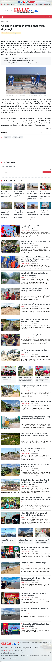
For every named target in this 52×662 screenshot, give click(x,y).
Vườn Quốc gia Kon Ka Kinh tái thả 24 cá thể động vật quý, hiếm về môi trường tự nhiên (36, 498)
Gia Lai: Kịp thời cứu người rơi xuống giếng (35, 335)
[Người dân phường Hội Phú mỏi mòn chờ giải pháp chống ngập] (10, 470)
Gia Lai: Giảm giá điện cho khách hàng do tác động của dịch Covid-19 (22, 62)
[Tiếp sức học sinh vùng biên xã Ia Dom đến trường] (45, 205)
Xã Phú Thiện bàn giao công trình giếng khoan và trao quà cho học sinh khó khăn (19, 214)
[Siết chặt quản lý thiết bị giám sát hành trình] (10, 406)
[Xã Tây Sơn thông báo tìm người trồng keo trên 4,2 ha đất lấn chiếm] (6, 186)
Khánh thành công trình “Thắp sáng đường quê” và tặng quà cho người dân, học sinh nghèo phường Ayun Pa (35, 259)
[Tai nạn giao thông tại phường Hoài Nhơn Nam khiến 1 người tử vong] (10, 325)
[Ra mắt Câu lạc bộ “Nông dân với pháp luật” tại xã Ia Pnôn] (10, 629)
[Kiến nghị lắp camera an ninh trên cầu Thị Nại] (8, 532)
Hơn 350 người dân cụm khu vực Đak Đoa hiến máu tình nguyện (35, 227)
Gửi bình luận (46, 172)
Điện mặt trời (7, 137)
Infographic (48, 4)
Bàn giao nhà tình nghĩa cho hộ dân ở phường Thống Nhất (33, 594)
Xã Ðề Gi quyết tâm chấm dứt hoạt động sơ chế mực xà (35, 351)
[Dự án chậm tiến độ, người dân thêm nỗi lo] (10, 309)
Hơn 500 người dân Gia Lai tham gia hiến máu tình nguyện (42, 379)
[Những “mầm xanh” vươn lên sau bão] (8, 371)
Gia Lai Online (8, 643)
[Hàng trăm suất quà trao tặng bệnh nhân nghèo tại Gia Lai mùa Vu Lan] (10, 294)
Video (4, 4)
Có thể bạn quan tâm (12, 181)
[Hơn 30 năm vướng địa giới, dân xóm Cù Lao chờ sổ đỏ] (10, 391)
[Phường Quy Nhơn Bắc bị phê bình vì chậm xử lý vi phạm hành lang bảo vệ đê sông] (25, 371)
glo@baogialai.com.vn (9, 650)
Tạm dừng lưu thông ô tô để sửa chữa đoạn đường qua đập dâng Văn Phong (35, 450)
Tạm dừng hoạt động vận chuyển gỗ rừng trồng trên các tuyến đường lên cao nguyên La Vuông (32, 215)
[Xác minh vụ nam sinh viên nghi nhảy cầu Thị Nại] (10, 614)
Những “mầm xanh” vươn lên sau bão (8, 378)
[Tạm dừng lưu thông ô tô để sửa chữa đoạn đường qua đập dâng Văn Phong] (10, 454)
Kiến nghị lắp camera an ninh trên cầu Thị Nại (8, 540)
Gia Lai (20, 137)
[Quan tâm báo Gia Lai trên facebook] (19, 2)
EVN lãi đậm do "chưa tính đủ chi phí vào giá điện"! (17, 58)
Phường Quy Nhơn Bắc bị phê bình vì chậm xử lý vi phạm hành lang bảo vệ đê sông (25, 379)
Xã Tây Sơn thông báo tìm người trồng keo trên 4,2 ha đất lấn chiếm (6, 194)
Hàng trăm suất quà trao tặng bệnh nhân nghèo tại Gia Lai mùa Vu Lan (34, 289)
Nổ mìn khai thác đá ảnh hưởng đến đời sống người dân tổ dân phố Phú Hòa (34, 514)
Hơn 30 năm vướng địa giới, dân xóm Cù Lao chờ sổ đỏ (34, 387)
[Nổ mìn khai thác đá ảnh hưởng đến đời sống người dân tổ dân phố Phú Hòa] (10, 518)
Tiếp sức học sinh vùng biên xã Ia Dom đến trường (44, 212)
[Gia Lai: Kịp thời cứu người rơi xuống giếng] (10, 340)
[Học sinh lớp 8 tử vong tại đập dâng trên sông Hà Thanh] (25, 532)
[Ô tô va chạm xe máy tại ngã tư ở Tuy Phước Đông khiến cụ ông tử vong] (10, 583)
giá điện (15, 137)
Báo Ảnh (10, 4)
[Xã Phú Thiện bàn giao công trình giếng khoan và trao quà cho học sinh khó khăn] (19, 205)
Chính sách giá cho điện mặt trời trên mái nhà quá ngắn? (19, 60)
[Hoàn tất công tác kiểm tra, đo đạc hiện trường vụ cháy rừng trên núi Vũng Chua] (6, 205)
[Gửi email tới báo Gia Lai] (27, 2)
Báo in (16, 4)
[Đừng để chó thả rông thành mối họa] (10, 568)
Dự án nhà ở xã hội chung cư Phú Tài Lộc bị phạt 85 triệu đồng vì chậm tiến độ (35, 418)
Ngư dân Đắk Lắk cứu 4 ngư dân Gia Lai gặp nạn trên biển (19, 194)
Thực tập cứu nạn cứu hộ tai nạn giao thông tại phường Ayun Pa (35, 242)
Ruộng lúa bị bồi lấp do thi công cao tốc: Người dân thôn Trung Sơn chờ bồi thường (35, 434)
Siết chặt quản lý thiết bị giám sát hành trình (36, 401)
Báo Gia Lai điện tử (26, 11)
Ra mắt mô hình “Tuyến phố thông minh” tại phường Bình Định (35, 548)
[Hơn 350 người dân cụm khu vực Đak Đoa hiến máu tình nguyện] (10, 231)
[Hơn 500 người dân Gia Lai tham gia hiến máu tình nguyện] (42, 371)
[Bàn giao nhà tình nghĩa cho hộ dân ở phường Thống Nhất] (10, 598)
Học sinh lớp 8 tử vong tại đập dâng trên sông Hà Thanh (25, 540)
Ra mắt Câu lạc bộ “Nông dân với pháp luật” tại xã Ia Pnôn (35, 625)
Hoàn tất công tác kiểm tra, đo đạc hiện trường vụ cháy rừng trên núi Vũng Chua (6, 214)
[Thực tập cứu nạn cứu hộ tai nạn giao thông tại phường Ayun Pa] (10, 246)
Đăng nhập (31, 1)
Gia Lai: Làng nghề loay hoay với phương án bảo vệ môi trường (42, 540)
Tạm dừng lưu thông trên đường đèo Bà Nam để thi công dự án (34, 274)
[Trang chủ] (2, 16)
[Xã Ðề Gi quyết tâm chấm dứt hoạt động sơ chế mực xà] (10, 355)
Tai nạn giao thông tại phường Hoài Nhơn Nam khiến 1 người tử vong (35, 320)
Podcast (22, 4)
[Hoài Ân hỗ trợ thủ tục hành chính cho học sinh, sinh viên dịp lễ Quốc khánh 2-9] (45, 186)
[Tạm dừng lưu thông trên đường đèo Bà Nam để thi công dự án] (10, 278)
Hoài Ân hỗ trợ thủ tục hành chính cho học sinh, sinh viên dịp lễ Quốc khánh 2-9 (45, 195)
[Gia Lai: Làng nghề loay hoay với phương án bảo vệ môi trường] (42, 532)
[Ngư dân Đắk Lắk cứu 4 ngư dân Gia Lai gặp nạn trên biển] (19, 186)
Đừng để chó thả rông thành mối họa (33, 563)
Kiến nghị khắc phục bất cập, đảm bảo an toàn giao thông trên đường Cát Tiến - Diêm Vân (32, 195)
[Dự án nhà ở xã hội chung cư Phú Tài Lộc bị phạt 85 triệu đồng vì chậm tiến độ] (10, 422)
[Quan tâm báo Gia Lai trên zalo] (22, 2)
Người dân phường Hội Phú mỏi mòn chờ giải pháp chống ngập (35, 465)
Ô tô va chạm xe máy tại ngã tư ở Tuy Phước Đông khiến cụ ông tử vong (35, 579)
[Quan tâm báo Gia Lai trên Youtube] (24, 2)
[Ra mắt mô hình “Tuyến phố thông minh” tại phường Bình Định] (10, 552)
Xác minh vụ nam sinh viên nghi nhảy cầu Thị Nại (35, 610)
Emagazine (40, 4)
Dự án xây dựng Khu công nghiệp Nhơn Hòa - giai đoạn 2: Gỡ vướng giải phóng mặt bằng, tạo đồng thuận (35, 482)
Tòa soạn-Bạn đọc (5, 21)
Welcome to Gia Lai (31, 4)
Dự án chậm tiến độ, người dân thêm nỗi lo (35, 304)
